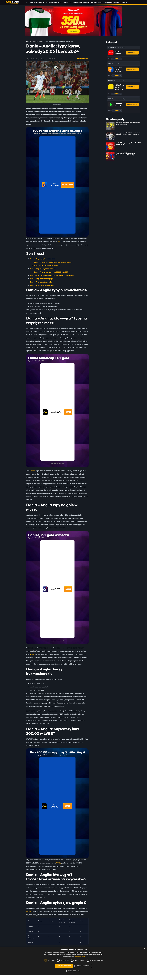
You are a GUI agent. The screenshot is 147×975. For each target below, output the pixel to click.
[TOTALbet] (111, 104)
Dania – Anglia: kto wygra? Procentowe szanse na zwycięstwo (52, 275)
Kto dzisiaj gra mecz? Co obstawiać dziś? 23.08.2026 (128, 123)
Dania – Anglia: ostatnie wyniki (41, 282)
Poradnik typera (96, 2)
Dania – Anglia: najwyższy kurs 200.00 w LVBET (51, 272)
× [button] (145, 949)
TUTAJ (59, 241)
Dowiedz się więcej (80, 956)
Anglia (33, 471)
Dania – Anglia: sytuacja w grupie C (42, 279)
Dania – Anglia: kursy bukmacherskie (43, 269)
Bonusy (66, 2)
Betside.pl (28, 41)
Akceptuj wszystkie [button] (64, 966)
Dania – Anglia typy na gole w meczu (47, 265)
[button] (27, 2)
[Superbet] (111, 52)
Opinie (123, 2)
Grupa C (29, 911)
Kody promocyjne (36, 2)
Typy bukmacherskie (52, 2)
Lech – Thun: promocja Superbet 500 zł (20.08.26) (128, 143)
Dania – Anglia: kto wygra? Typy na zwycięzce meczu (53, 262)
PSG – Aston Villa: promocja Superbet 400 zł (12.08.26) (125, 154)
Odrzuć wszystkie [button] (83, 966)
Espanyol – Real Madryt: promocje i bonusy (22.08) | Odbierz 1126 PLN (128, 133)
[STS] (111, 69)
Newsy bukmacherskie (111, 2)
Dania (32, 654)
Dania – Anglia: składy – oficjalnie (42, 285)
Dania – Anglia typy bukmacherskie (42, 259)
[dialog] (73, 961)
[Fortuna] (111, 86)
